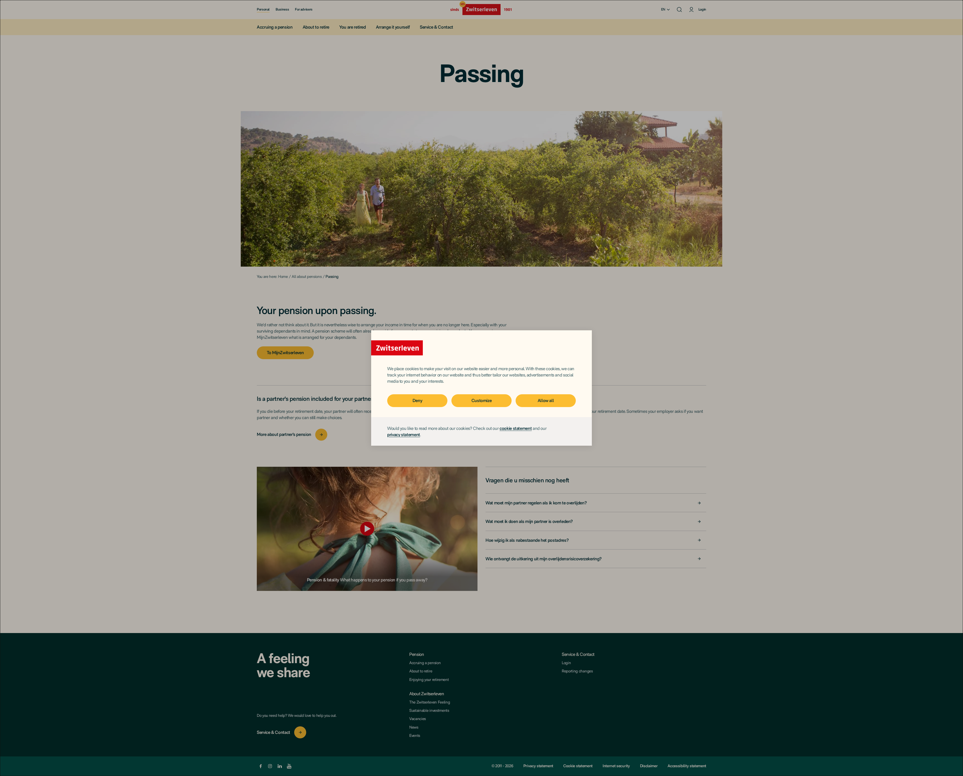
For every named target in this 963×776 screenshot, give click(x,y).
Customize (481, 400)
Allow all (546, 400)
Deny (417, 400)
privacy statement (403, 434)
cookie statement (516, 428)
